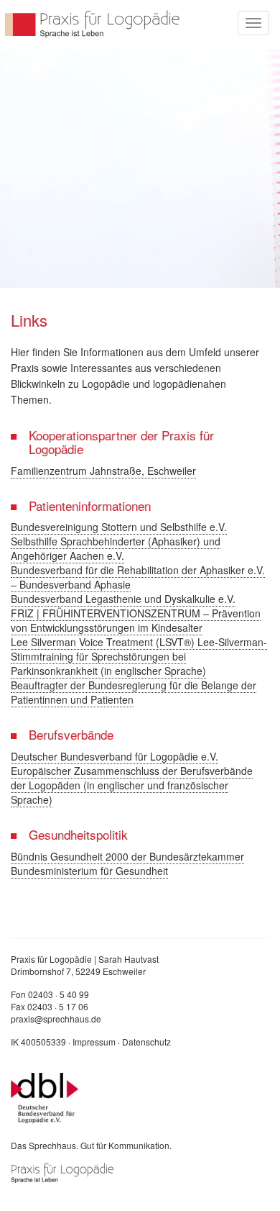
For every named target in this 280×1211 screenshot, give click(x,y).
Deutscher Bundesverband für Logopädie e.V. (114, 756)
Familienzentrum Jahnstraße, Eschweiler (103, 470)
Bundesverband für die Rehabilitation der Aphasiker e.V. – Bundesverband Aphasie (138, 577)
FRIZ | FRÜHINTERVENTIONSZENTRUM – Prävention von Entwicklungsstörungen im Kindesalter (136, 620)
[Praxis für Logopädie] (62, 1171)
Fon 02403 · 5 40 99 (50, 994)
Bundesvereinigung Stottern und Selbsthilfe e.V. (119, 527)
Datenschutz (146, 1041)
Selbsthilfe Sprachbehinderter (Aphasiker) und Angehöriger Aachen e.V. (115, 548)
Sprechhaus (93, 23)
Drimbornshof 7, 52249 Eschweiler (78, 971)
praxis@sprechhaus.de (56, 1018)
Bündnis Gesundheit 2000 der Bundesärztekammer (127, 856)
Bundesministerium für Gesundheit (89, 870)
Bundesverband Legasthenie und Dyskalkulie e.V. (123, 598)
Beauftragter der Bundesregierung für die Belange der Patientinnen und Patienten (133, 692)
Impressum (94, 1041)
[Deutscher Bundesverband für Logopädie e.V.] (45, 1097)
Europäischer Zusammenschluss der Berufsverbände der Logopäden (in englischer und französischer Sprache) (132, 785)
